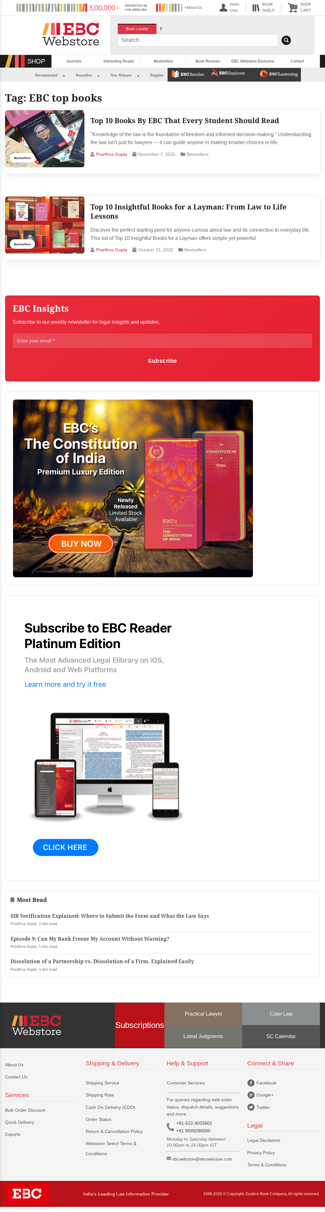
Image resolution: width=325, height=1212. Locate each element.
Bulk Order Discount (25, 1110)
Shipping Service (102, 1082)
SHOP (36, 61)
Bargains (156, 75)
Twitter (263, 1107)
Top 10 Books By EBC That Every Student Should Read (184, 120)
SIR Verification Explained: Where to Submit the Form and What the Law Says (109, 916)
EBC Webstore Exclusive (252, 61)
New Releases (121, 75)
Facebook (266, 1082)
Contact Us (16, 1076)
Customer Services (186, 1082)
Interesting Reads (118, 61)
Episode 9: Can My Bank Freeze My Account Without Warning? (89, 939)
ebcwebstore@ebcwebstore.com (202, 1159)
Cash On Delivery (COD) (110, 1107)
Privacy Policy (261, 1152)
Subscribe (162, 360)
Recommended (46, 75)
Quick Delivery (19, 1122)
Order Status (98, 1119)
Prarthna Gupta (111, 154)
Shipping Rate (100, 1094)
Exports (12, 1134)
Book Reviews (208, 61)
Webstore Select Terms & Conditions (111, 1148)
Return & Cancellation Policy (114, 1131)
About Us (14, 1064)
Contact (297, 61)
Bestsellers (163, 61)
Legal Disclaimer (264, 1140)
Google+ (265, 1094)
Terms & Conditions (266, 1164)
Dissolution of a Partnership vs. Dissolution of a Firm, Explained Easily (102, 961)
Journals (73, 61)
